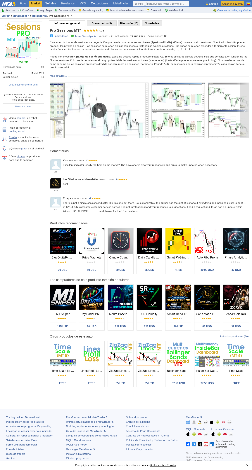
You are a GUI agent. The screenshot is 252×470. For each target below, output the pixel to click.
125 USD (62, 326)
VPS (83, 3)
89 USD (91, 269)
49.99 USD (207, 269)
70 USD (91, 326)
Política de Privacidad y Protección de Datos (151, 440)
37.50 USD (178, 383)
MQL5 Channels (195, 429)
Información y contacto (139, 449)
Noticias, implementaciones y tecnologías (90, 426)
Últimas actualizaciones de (90, 421)
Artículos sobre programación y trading (28, 426)
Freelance (68, 3)
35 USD (120, 383)
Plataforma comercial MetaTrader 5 (86, 417)
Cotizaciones (99, 3)
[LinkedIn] (212, 444)
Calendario (156, 10)
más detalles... (58, 75)
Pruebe (13, 137)
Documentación (67, 10)
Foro (23, 3)
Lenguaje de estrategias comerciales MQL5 (91, 435)
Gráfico (10, 458)
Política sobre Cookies (163, 465)
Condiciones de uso (137, 426)
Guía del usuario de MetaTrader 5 (86, 430)
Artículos (10, 10)
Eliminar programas (77, 458)
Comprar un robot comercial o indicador (29, 435)
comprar (21, 117)
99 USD (178, 326)
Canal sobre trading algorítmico (234, 10)
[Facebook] (188, 444)
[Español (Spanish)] (248, 2)
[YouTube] (206, 444)
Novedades (152, 23)
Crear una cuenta (232, 3)
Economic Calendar (222, 429)
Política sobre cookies (138, 444)
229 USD (120, 326)
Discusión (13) (129, 23)
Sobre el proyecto (136, 417)
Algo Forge (46, 10)
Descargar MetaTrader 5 (80, 449)
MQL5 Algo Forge (76, 444)
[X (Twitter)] (200, 444)
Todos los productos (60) (234, 336)
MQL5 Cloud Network (78, 440)
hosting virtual (17, 131)
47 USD (236, 269)
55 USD (149, 269)
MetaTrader (120, 3)
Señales (50, 3)
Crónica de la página (138, 421)
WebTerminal (176, 10)
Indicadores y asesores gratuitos (25, 421)
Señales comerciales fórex (21, 440)
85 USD (207, 326)
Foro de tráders (15, 449)
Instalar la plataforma (78, 453)
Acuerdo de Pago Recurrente (143, 430)
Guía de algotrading (92, 10)
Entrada (213, 3)
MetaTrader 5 (194, 417)
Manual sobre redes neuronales (127, 10)
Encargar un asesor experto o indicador (29, 430)
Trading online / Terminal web (23, 417)
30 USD (63, 269)
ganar (23, 148)
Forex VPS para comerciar (21, 444)
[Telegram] (194, 444)
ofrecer (21, 156)
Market (35, 3)
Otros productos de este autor (23, 84)
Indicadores (61, 35)
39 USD (236, 326)
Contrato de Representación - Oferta (147, 435)
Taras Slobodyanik (85, 36)
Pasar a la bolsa (23, 106)
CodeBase (27, 10)
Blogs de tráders (15, 453)
